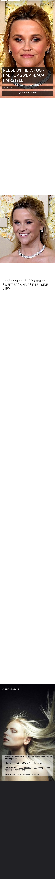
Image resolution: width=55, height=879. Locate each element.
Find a (8, 756)
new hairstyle (16, 756)
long (35, 767)
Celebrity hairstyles (36, 763)
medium (27, 767)
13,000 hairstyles (38, 756)
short (21, 767)
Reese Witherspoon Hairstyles (26, 774)
